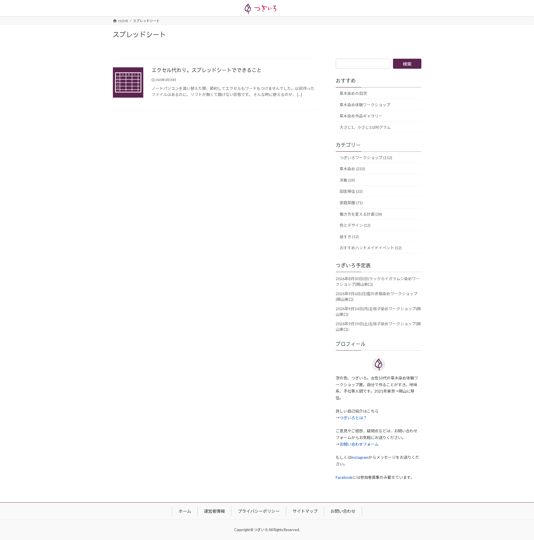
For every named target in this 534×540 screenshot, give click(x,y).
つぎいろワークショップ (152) (366, 157)
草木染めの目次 (353, 93)
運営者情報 (214, 510)
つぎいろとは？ (353, 417)
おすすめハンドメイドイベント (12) (371, 248)
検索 (407, 63)
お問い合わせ (342, 510)
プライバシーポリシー (259, 510)
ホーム (185, 510)
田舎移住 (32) (351, 191)
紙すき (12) (349, 236)
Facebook (344, 477)
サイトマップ (305, 510)
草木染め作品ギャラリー (361, 116)
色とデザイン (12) (355, 225)
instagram (360, 457)
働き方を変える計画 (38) (361, 214)
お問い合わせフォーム (359, 444)
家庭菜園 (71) (351, 202)
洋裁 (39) (347, 180)
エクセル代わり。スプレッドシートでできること (207, 70)
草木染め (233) (352, 169)
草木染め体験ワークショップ (365, 104)
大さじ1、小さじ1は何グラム (365, 127)
